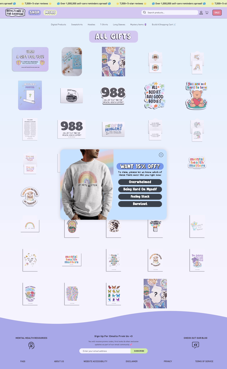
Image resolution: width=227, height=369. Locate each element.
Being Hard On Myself (140, 189)
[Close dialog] (161, 155)
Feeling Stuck (140, 196)
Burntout (140, 204)
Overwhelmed (140, 182)
